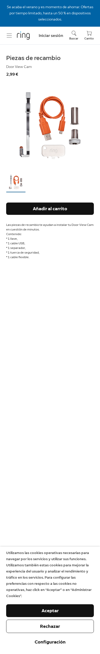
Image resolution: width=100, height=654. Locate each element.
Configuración (50, 642)
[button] (15, 182)
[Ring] (23, 36)
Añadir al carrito (50, 209)
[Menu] (9, 36)
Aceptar (50, 610)
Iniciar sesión (51, 35)
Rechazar (50, 626)
